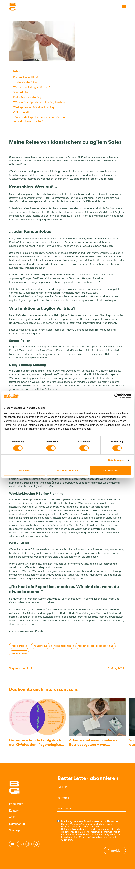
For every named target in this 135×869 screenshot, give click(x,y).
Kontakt (14, 810)
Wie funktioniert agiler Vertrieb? (32, 87)
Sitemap (14, 830)
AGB (12, 817)
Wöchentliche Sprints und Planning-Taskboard (40, 102)
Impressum (16, 804)
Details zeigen (116, 460)
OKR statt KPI (21, 112)
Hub (11, 528)
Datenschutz (17, 824)
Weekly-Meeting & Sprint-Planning (33, 107)
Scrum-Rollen (21, 92)
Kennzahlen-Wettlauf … (26, 77)
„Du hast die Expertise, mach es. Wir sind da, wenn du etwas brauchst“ (39, 119)
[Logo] (25, 6)
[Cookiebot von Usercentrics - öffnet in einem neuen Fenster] (116, 395)
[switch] (51, 448)
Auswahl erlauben (67, 470)
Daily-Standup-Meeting (27, 97)
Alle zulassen (110, 470)
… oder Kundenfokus (25, 82)
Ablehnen (24, 470)
